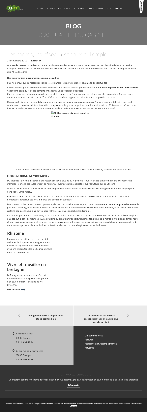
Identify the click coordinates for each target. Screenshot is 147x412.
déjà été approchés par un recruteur (118, 87)
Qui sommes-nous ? (94, 335)
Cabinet (51, 8)
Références (79, 8)
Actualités (89, 347)
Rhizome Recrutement (13, 8)
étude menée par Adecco (25, 65)
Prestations (64, 8)
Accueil (40, 8)
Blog (109, 8)
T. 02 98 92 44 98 (24, 359)
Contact (119, 8)
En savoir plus (136, 404)
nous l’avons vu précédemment (119, 204)
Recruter (36, 60)
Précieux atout (15, 196)
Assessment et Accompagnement (101, 343)
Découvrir (73, 385)
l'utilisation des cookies (50, 404)
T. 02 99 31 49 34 (24, 342)
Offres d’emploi (95, 8)
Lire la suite (13, 289)
